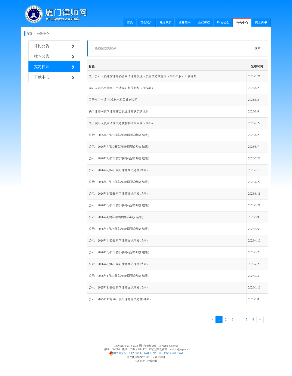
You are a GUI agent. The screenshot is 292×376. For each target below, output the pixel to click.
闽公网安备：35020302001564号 (131, 353)
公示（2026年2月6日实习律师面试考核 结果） (119, 264)
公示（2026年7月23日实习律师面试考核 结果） (120, 158)
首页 (130, 22)
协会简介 (146, 22)
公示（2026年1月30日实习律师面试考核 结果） (120, 275)
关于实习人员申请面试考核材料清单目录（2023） (122, 123)
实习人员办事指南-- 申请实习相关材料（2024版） (122, 88)
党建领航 (165, 22)
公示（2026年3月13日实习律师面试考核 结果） (120, 252)
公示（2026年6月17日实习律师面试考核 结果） (120, 182)
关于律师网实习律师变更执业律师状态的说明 (119, 111)
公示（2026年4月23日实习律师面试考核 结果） (120, 228)
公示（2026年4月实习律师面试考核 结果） (117, 217)
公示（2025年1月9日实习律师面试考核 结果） (119, 287)
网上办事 (261, 22)
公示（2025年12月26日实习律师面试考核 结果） (120, 299)
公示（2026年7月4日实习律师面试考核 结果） (119, 170)
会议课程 (204, 22)
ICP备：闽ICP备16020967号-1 (166, 353)
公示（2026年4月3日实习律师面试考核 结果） (119, 240)
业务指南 (185, 22)
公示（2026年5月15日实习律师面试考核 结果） (120, 205)
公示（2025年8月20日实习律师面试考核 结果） (120, 135)
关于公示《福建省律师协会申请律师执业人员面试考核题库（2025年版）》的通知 (142, 76)
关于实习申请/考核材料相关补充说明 (113, 99)
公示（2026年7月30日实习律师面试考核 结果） (120, 146)
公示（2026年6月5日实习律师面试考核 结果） (119, 193)
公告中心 (242, 22)
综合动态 (223, 22)
